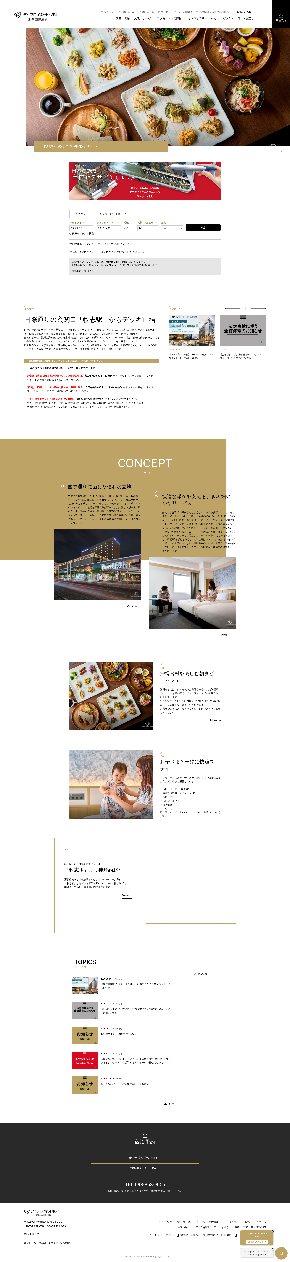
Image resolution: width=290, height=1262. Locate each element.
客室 (118, 18)
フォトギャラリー (196, 18)
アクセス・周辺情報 (169, 18)
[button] (277, 151)
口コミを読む (245, 18)
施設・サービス (143, 18)
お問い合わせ (184, 1227)
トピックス (227, 18)
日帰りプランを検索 (83, 233)
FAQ (213, 18)
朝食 (127, 18)
